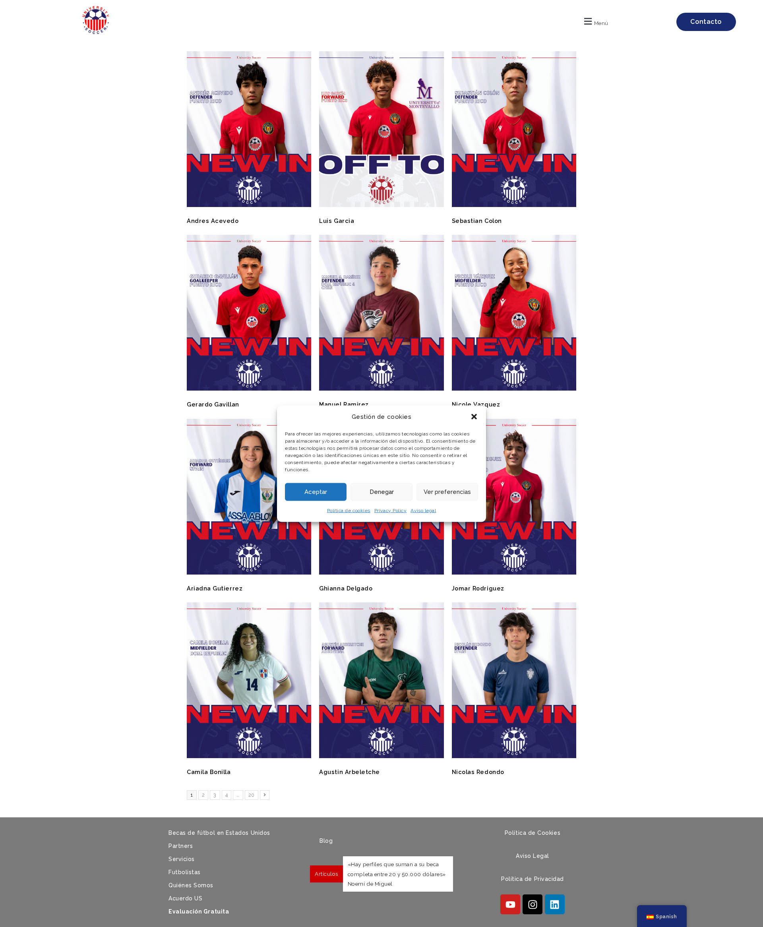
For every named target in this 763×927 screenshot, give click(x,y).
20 (253, 794)
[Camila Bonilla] (249, 756)
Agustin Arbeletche (349, 771)
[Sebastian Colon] (514, 205)
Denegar (382, 491)
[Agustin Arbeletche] (381, 756)
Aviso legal (423, 510)
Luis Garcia (336, 220)
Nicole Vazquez (476, 404)
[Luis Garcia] (381, 205)
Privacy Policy (390, 510)
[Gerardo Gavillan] (249, 388)
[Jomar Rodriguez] (514, 572)
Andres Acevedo (213, 220)
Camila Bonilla (209, 771)
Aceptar (315, 491)
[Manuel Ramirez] (381, 388)
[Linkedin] (555, 904)
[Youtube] (510, 904)
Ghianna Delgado (345, 588)
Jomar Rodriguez (478, 588)
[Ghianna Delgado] (381, 572)
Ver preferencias (447, 491)
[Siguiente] (265, 795)
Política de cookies (348, 510)
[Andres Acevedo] (249, 205)
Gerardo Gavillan (213, 404)
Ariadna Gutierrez (214, 588)
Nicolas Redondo (478, 771)
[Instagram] (532, 904)
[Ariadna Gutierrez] (249, 572)
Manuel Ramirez (344, 404)
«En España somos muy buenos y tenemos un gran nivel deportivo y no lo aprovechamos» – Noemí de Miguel (398, 874)
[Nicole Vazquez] (514, 388)
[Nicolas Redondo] (514, 756)
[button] (474, 417)
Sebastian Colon (477, 220)
